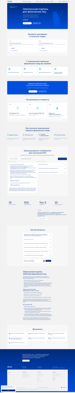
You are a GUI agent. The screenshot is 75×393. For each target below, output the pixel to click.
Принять (8, 390)
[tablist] (20, 159)
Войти (60, 1)
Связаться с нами (64, 1)
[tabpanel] (22, 178)
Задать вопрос (48, 260)
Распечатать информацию (62, 158)
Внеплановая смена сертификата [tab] (26, 158)
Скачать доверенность (15, 180)
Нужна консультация (26, 360)
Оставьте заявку (9, 138)
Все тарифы (11, 5)
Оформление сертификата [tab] (14, 158)
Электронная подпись (12, 4)
